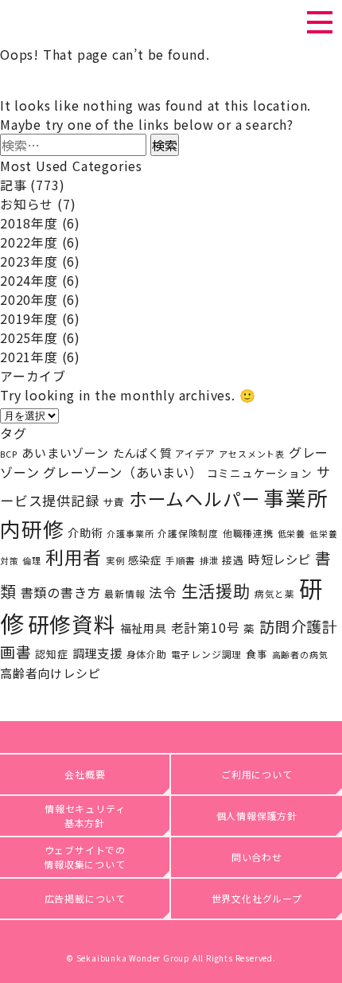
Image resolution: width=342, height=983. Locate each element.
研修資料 (72, 623)
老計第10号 (205, 627)
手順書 (180, 560)
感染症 (144, 560)
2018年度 (29, 222)
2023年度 (29, 261)
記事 (13, 184)
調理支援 (97, 652)
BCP (8, 454)
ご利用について (257, 774)
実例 (115, 560)
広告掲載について (85, 898)
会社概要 (84, 774)
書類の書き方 (61, 592)
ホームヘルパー (195, 499)
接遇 (233, 560)
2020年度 (29, 299)
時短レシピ (279, 559)
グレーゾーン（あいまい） (123, 472)
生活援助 (216, 591)
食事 (257, 653)
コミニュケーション (260, 473)
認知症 (51, 653)
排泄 (209, 560)
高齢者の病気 (300, 654)
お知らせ (26, 203)
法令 (163, 592)
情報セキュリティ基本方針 (85, 815)
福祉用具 (143, 628)
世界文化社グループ (257, 898)
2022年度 (29, 242)
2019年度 (29, 318)
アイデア (195, 453)
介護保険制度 (188, 533)
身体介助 (146, 654)
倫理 (31, 560)
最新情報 (124, 593)
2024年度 (29, 280)
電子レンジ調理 (207, 654)
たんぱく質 (142, 452)
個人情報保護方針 (256, 815)
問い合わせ (256, 857)
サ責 (114, 501)
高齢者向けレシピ (50, 673)
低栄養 (291, 533)
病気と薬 (275, 593)
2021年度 (29, 356)
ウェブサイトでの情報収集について (85, 857)
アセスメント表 (252, 453)
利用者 (73, 557)
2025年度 (29, 337)
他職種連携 (248, 533)
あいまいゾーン (65, 452)
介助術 (85, 532)
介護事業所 (130, 533)
